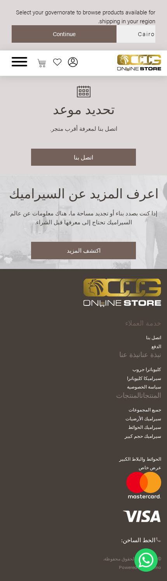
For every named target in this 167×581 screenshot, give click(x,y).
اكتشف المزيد (84, 250)
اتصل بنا (83, 157)
